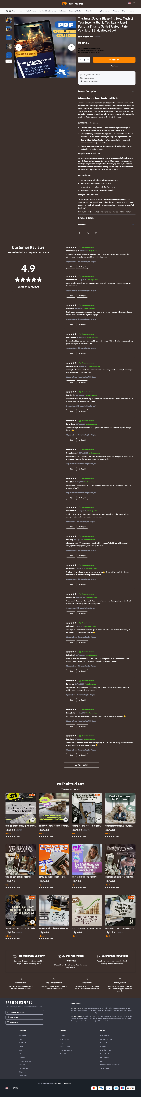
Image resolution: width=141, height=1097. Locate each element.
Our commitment (76, 1016)
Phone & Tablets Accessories (110, 1065)
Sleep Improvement (104, 11)
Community (23, 1076)
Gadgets (103, 1047)
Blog (123, 11)
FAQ (61, 1043)
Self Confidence (89, 11)
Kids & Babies (105, 1057)
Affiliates (22, 1057)
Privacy (60, 1083)
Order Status (64, 1054)
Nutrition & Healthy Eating (47, 11)
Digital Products (31, 11)
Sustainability (23, 1068)
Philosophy (22, 1072)
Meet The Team (24, 1043)
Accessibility (67, 1083)
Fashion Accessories (107, 1043)
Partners (22, 1065)
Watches (116, 11)
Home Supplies (105, 1054)
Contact (131, 11)
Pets (101, 1061)
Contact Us (63, 1036)
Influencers (22, 1054)
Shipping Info (64, 1039)
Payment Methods (66, 1050)
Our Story (22, 1036)
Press (20, 1050)
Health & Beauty (106, 1050)
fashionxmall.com (76, 1008)
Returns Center (65, 1047)
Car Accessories (106, 1039)
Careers (21, 1047)
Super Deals (104, 1068)
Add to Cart (114, 59)
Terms (56, 1083)
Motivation (62, 11)
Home (20, 11)
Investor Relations (25, 1061)
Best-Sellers (104, 1036)
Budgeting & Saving (75, 11)
